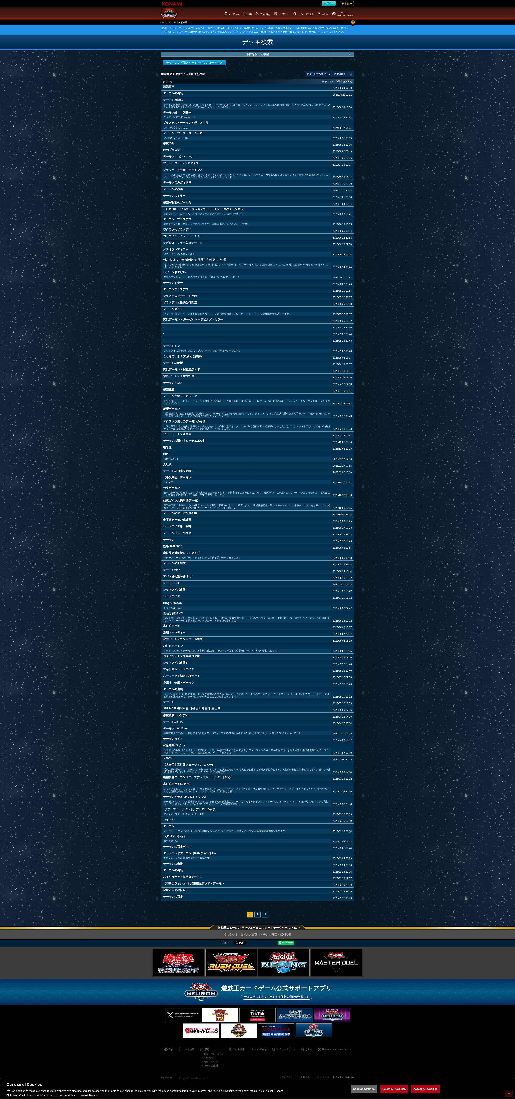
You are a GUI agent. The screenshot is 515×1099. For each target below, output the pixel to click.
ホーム (163, 22)
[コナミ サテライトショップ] (201, 1030)
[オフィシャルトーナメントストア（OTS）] (239, 1030)
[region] (257, 1088)
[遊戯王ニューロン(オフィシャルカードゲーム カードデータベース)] (314, 1030)
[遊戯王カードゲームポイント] (295, 1015)
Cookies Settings (345, 1077)
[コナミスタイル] (276, 1030)
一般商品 (208, 1058)
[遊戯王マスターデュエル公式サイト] (336, 962)
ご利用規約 (304, 1077)
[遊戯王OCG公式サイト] (178, 962)
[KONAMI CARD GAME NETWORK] (332, 1015)
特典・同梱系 (211, 1061)
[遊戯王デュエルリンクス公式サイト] (284, 962)
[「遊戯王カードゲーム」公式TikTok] (257, 1015)
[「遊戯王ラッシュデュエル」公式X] (183, 1015)
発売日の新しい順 (213, 1054)
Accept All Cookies (425, 1088)
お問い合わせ (286, 1077)
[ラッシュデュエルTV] (220, 1015)
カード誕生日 (211, 1065)
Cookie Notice (88, 1094)
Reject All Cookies (394, 1088)
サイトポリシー (322, 1077)
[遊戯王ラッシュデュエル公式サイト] (231, 962)
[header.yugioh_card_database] (169, 13)
